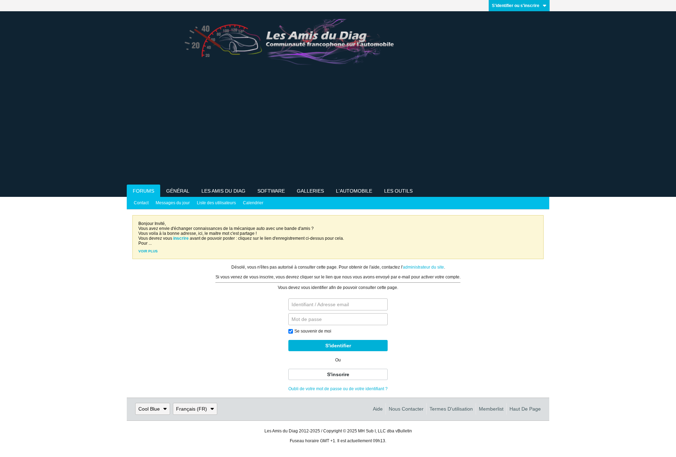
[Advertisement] (338, 132)
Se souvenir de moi (312, 331)
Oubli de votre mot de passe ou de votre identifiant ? (338, 388)
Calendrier (253, 202)
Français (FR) (191, 409)
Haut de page (525, 409)
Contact (141, 202)
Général (177, 191)
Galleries (310, 191)
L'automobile (354, 191)
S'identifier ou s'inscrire (515, 5)
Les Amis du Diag (223, 191)
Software (271, 191)
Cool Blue (149, 409)
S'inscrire (338, 374)
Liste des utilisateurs (216, 202)
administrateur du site (423, 267)
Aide (378, 409)
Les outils (398, 191)
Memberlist (491, 409)
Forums (143, 191)
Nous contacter (406, 409)
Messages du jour (173, 202)
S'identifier (338, 345)
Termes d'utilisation (451, 409)
